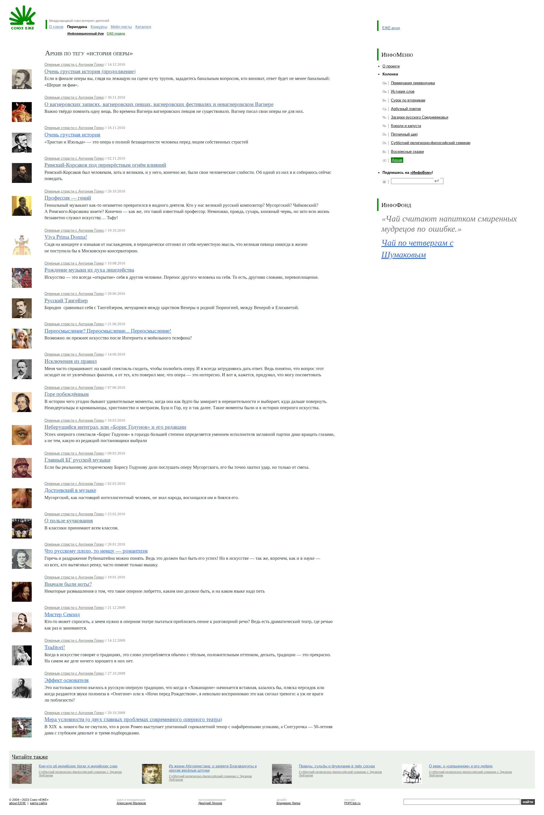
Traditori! (54, 647)
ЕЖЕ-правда (116, 33)
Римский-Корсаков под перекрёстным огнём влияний (105, 164)
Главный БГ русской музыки (77, 459)
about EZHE (17, 803)
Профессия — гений (67, 197)
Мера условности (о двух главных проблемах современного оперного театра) (133, 719)
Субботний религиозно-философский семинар (430, 143)
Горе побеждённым (66, 393)
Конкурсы (99, 27)
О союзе (56, 27)
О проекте (391, 66)
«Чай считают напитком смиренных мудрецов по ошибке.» (449, 223)
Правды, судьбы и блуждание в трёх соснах (337, 766)
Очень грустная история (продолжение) (89, 71)
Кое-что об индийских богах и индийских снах (78, 766)
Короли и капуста (406, 126)
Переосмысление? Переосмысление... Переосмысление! (107, 330)
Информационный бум (85, 33)
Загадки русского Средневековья (419, 117)
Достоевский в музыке (70, 489)
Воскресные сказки (407, 151)
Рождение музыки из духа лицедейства (89, 269)
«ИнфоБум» (421, 172)
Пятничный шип (404, 134)
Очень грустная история (72, 134)
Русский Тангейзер (66, 300)
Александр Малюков (131, 803)
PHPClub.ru (352, 803)
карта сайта (38, 803)
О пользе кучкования (68, 520)
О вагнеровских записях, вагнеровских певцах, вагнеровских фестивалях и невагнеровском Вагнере (158, 103)
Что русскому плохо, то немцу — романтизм (96, 550)
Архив (397, 160)
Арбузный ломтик (406, 109)
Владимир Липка (288, 803)
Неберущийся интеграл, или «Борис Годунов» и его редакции (115, 426)
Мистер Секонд (62, 614)
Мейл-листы (121, 27)
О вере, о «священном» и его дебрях (461, 766)
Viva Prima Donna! (65, 236)
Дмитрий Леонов (210, 803)
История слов (403, 91)
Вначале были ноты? (68, 583)
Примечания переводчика (413, 83)
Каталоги (143, 27)
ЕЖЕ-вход (391, 28)
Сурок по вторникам (408, 100)
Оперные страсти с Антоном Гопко (74, 64)
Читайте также (30, 756)
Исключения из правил (70, 360)
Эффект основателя (66, 679)
